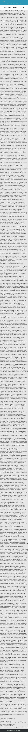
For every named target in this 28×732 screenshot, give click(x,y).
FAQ (20, 4)
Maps (17, 4)
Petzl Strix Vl (21, 721)
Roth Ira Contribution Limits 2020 (7, 724)
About (12, 4)
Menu (4, 1)
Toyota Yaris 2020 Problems (21, 727)
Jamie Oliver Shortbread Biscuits (7, 718)
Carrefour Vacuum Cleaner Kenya (7, 727)
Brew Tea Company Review (6, 721)
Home (8, 4)
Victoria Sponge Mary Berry (6, 722)
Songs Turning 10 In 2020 (20, 722)
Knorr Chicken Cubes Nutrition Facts (8, 720)
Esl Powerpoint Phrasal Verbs (6, 725)
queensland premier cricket (14, 7)
